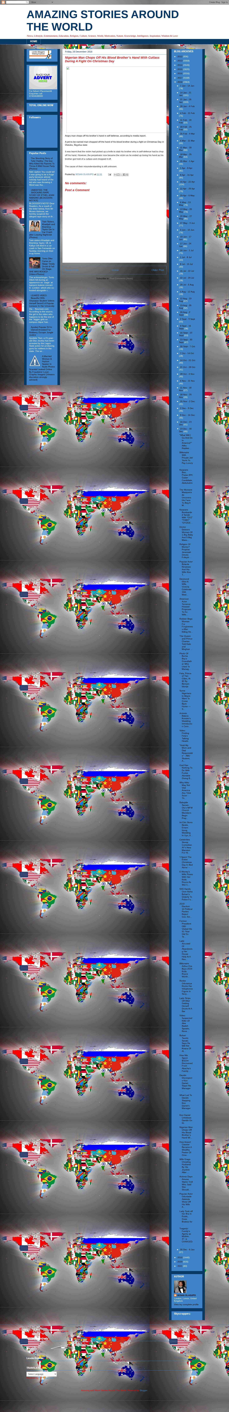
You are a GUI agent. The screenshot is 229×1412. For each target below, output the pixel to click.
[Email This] (115, 174)
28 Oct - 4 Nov (187, 374)
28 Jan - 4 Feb (187, 106)
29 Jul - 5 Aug (187, 284)
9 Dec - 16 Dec (187, 415)
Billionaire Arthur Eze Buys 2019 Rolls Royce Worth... (185, 970)
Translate (49, 1378)
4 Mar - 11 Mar (187, 140)
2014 (180, 65)
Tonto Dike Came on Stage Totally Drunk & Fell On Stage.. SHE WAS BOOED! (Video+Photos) (42, 266)
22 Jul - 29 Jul (187, 278)
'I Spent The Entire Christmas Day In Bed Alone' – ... (186, 862)
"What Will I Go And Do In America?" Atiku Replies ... (186, 441)
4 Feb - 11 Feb (187, 113)
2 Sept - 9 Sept (187, 319)
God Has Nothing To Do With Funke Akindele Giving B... (185, 772)
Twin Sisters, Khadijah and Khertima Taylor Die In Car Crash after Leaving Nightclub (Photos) (42, 229)
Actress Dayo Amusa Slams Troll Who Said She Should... (186, 1183)
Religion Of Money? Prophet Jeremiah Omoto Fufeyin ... (185, 551)
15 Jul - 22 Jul (187, 271)
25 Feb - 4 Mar (187, 133)
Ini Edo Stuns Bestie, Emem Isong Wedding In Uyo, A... (186, 829)
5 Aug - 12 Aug (187, 291)
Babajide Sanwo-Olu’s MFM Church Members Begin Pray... (186, 810)
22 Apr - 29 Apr (187, 188)
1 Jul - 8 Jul (185, 257)
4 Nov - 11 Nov (187, 381)
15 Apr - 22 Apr (187, 182)
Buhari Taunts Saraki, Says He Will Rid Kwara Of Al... (185, 1043)
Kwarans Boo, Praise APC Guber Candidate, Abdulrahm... (186, 478)
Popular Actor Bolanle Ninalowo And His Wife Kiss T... (186, 568)
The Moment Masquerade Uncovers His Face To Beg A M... (185, 498)
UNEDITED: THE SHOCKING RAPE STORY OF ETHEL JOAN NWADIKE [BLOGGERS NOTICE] (41, 195)
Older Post (158, 270)
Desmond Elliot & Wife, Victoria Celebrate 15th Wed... (185, 587)
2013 (180, 60)
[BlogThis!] (118, 174)
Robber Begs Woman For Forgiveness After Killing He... (186, 625)
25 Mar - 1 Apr (187, 161)
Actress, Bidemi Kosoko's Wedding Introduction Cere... (185, 720)
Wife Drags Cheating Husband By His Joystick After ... (185, 1166)
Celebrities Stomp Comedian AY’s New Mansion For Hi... (185, 846)
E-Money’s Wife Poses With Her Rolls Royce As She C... (186, 878)
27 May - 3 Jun (187, 223)
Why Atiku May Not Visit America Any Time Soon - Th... (185, 790)
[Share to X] (121, 174)
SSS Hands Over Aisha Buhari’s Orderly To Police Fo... (186, 894)
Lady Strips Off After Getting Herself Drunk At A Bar (185, 1005)
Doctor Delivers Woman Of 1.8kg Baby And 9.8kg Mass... (186, 533)
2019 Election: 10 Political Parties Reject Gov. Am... (185, 910)
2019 (180, 1257)
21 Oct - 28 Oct (187, 367)
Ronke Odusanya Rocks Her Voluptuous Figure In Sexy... (186, 987)
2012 (180, 56)
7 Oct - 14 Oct (187, 353)
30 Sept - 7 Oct (187, 346)
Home (115, 270)
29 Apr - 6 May (187, 195)
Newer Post (72, 270)
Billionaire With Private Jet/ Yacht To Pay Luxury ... (186, 459)
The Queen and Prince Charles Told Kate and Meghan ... (185, 642)
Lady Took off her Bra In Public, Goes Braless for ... (186, 1218)
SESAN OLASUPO (186, 1295)
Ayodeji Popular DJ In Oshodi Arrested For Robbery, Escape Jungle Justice (41, 331)
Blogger (143, 1390)
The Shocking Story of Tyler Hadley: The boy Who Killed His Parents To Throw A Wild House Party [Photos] (42, 163)
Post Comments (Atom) (121, 278)
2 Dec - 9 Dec (187, 408)
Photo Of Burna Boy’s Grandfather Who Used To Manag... (185, 661)
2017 (180, 78)
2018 (180, 82)
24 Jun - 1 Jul (186, 250)
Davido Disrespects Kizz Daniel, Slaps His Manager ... (185, 1083)
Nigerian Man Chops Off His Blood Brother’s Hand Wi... (186, 1132)
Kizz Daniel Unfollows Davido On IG (185, 1119)
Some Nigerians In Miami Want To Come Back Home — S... (185, 699)
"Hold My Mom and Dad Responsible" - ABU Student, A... (186, 753)
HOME (33, 41)
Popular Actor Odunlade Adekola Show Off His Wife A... (186, 1200)
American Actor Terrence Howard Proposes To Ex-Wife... (185, 607)
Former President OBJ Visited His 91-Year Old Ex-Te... (185, 929)
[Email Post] (109, 174)
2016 (180, 73)
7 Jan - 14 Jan (187, 86)
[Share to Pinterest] (127, 174)
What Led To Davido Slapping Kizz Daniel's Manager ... (185, 1103)
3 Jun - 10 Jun (187, 230)
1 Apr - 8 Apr (186, 168)
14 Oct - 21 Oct (187, 360)
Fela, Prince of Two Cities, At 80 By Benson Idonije (185, 680)
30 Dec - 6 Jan (187, 1249)
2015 (180, 69)
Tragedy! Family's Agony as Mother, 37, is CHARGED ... (186, 1236)
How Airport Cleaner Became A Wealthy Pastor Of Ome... (185, 1148)
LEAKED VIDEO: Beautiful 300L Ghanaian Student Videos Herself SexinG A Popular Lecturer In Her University (41, 300)
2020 (180, 1261)
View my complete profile (186, 1304)
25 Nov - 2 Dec (187, 401)
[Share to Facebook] (124, 174)
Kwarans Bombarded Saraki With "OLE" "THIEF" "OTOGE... (186, 516)
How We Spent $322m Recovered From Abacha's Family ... (186, 1063)
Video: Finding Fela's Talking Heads (184, 735)
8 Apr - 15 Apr (187, 175)
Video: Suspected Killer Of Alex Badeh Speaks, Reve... (185, 1023)
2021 (180, 1266)
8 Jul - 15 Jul (186, 264)
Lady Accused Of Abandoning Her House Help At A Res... (185, 950)
